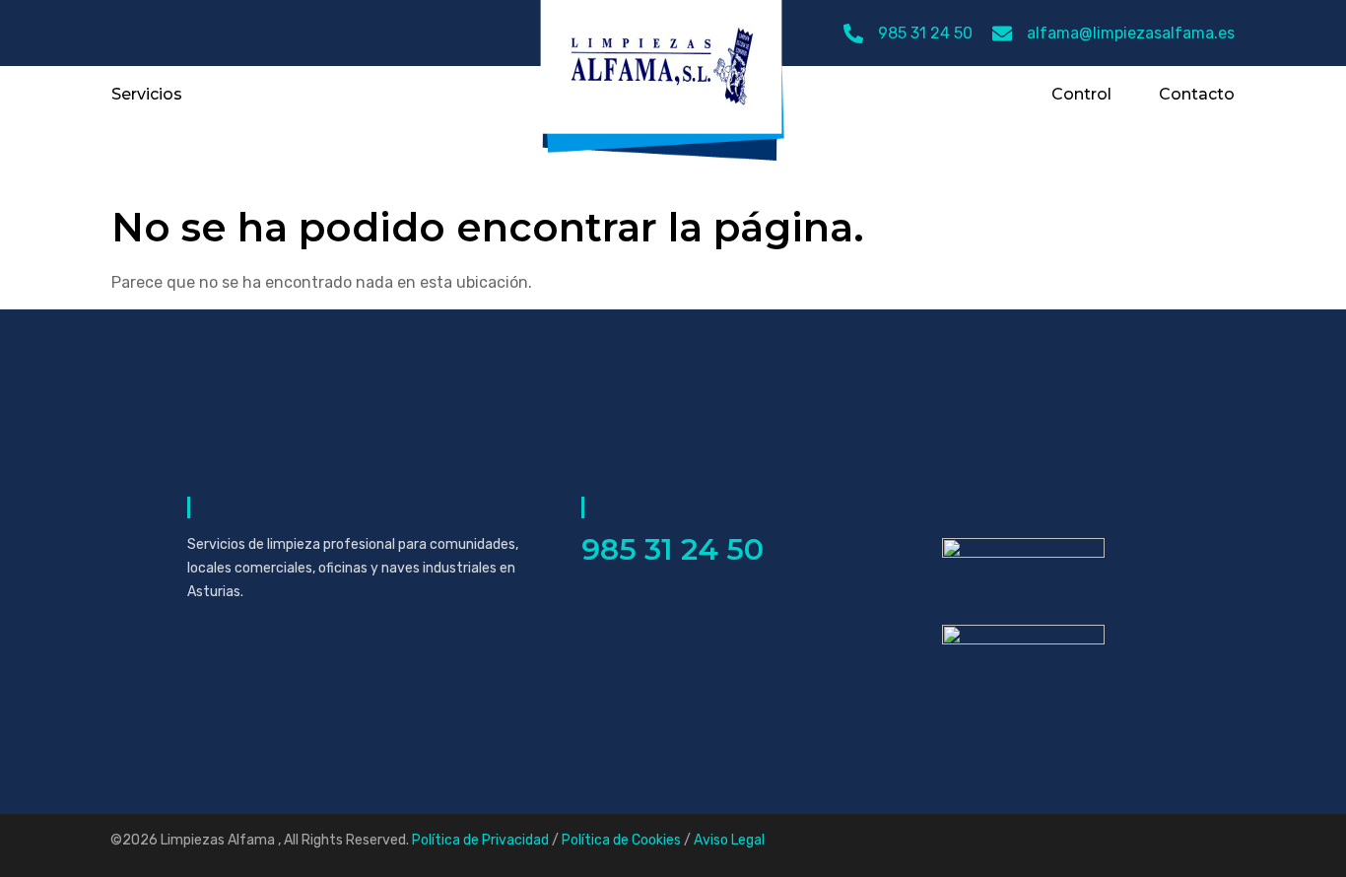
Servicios (146, 94)
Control (1081, 94)
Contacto (1197, 94)
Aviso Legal (729, 840)
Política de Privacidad (480, 840)
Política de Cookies (621, 840)
